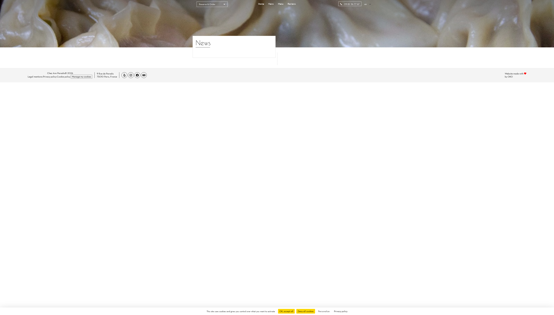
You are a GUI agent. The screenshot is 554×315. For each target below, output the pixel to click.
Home (261, 3)
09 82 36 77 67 (351, 4)
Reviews (292, 3)
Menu (280, 3)
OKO (510, 76)
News (271, 3)
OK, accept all (286, 311)
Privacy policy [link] (340, 311)
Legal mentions (35, 76)
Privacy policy (49, 76)
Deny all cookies (306, 311)
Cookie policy (63, 76)
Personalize (324, 311)
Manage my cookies (81, 76)
